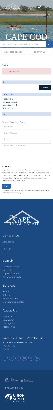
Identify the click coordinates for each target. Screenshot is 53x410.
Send (6, 186)
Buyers (6, 291)
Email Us (7, 252)
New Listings (9, 270)
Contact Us (39, 52)
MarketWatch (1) (10, 105)
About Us (7, 316)
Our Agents (9, 323)
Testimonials (9, 327)
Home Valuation (11, 298)
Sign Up (7, 248)
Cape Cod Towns (11, 273)
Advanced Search (13, 52)
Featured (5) (8, 99)
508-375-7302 (39, 7)
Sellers (6, 295)
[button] (49, 44)
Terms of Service (11, 193)
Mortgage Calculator (13, 302)
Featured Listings (11, 266)
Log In (6, 245)
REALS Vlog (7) (9, 108)
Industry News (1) (10, 102)
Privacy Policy (20, 181)
